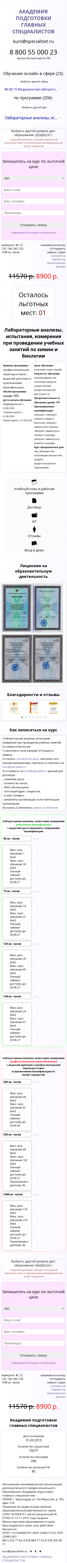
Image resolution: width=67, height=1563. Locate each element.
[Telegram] (40, 1551)
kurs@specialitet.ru (14, 767)
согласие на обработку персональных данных (56, 261)
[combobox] (33, 89)
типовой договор (27, 759)
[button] (22, 717)
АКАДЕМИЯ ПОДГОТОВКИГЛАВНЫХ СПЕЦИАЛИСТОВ (33, 21)
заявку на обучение (45, 807)
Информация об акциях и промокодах (33, 232)
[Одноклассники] (35, 1551)
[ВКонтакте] (31, 1551)
